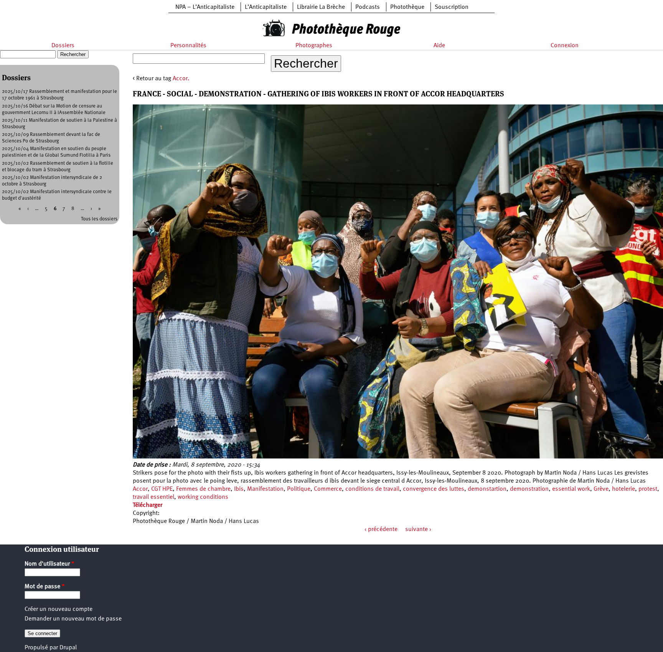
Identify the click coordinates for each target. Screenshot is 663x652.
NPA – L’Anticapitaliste (204, 7)
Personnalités (188, 46)
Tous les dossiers (99, 219)
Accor (140, 489)
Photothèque (407, 7)
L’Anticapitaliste (266, 7)
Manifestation (265, 489)
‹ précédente (380, 529)
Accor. (181, 79)
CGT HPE (162, 489)
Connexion (565, 46)
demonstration (529, 489)
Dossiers (62, 46)
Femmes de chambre (203, 489)
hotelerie (623, 489)
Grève (601, 489)
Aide (439, 46)
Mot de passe (45, 587)
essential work (571, 489)
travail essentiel (153, 497)
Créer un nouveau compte (58, 609)
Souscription (451, 7)
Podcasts (367, 7)
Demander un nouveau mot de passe (73, 619)
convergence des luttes (433, 489)
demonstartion (487, 489)
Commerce (328, 489)
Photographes (313, 46)
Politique (298, 489)
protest (647, 489)
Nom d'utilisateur (49, 564)
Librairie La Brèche (321, 7)
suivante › (418, 529)
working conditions (203, 497)
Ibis (239, 489)
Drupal (68, 648)
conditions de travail (372, 489)
